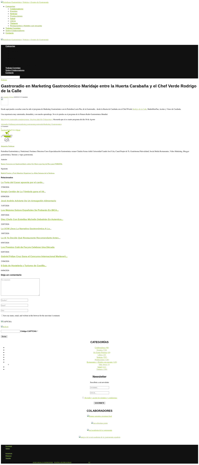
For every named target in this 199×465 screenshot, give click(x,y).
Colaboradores (16, 9)
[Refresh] (4, 326)
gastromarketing (20, 124)
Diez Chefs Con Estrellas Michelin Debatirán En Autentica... (32, 219)
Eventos (13, 11)
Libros (13, 21)
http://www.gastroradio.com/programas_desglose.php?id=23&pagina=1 (27, 119)
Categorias (10, 6)
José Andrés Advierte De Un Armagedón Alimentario (28, 201)
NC (89, 462)
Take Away (104, 364)
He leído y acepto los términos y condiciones (100, 397)
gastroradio (39, 124)
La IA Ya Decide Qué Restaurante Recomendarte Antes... (30, 238)
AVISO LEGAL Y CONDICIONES (43, 462)
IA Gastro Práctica (101, 352)
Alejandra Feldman (8, 97)
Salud (12, 19)
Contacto (10, 33)
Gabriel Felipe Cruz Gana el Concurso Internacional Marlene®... (34, 256)
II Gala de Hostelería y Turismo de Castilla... (23, 265)
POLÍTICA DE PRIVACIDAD (62, 462)
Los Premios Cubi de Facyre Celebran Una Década (27, 247)
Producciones (16, 16)
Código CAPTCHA (28, 331)
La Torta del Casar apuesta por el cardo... (22, 182)
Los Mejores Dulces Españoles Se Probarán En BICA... (30, 210)
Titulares (14, 23)
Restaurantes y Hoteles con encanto (26, 26)
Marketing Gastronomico (52, 124)
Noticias (13, 14)
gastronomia (30, 124)
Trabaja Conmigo (13, 28)
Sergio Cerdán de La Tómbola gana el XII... (23, 191)
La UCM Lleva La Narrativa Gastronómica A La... (26, 228)
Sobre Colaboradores (15, 31)
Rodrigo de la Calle (140, 109)
